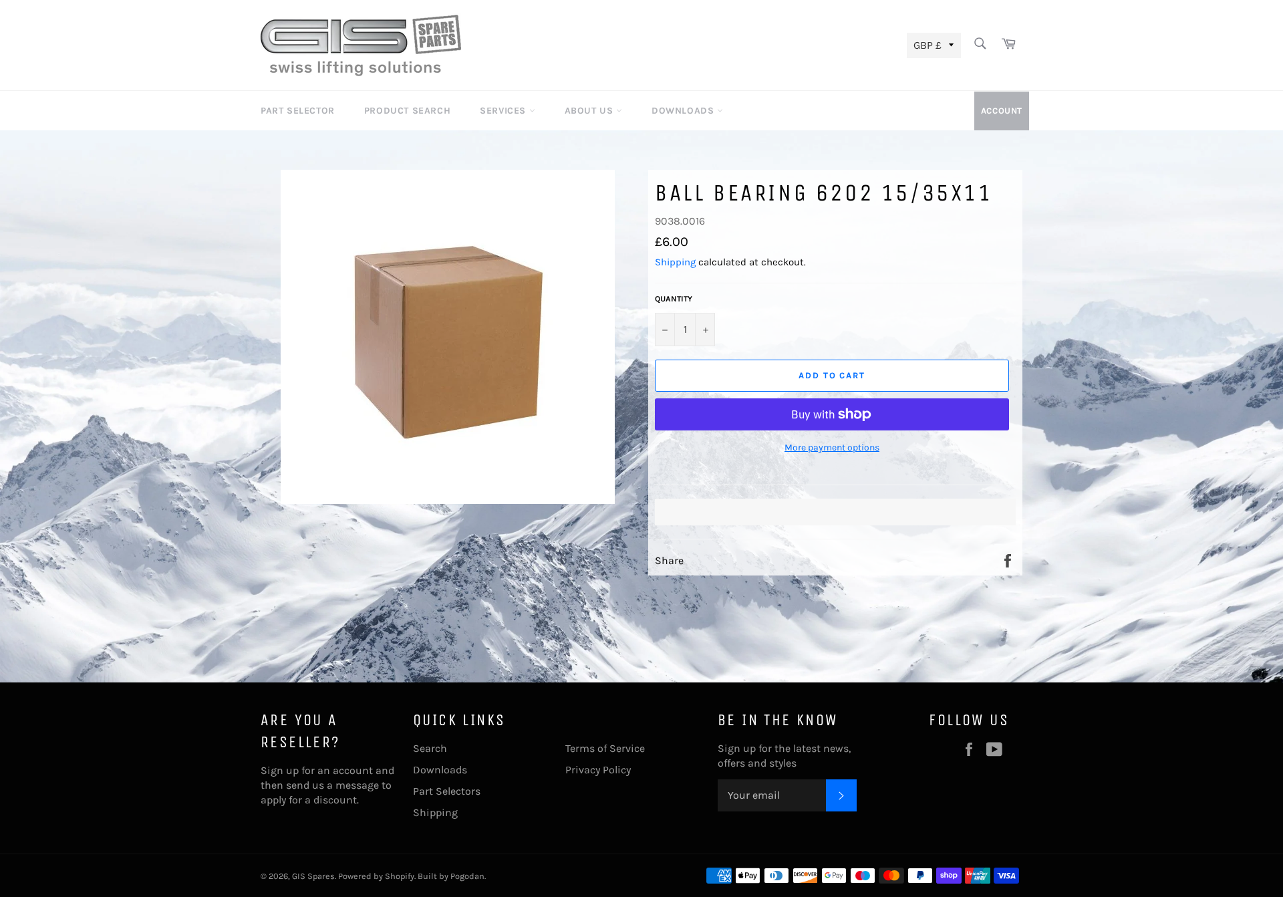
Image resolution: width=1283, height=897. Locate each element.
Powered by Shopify (376, 876)
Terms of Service (605, 748)
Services (504, 110)
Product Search (407, 110)
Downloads (684, 110)
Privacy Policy (598, 769)
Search (430, 748)
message (357, 785)
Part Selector (298, 110)
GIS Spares (313, 876)
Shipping (675, 262)
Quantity (673, 298)
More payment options (832, 447)
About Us (590, 110)
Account (1001, 111)
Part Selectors (446, 791)
